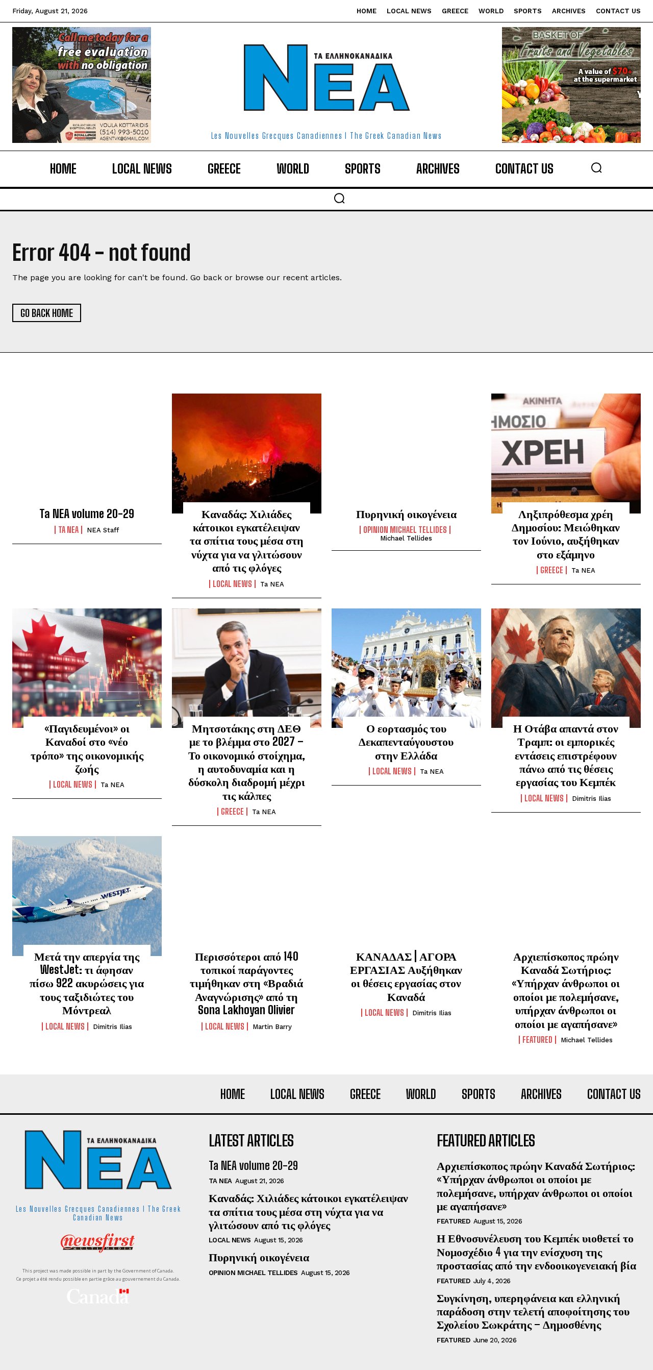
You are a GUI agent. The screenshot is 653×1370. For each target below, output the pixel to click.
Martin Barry (272, 1027)
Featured (537, 1040)
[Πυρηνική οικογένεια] (406, 453)
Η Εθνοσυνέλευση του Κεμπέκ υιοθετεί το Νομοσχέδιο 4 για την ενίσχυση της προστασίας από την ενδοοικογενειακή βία (536, 1251)
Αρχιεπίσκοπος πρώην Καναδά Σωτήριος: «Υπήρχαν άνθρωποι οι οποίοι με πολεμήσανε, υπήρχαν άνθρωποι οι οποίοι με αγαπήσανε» (566, 990)
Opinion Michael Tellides (405, 530)
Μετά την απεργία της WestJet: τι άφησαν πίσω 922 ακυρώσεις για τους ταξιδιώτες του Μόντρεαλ (87, 983)
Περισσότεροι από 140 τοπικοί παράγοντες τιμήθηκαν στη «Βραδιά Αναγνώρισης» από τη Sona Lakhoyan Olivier (246, 983)
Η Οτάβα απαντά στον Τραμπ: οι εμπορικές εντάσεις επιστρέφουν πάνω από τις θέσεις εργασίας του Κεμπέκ (565, 755)
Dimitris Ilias (591, 798)
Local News (232, 584)
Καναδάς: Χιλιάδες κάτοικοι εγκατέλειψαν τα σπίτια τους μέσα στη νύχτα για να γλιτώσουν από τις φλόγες (247, 541)
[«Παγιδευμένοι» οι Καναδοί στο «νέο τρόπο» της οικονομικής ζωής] (87, 668)
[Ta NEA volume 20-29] (87, 453)
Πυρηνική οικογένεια (406, 514)
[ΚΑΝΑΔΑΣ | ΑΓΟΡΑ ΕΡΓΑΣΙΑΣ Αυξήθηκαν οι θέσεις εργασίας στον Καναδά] (406, 896)
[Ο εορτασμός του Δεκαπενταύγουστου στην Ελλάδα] (406, 668)
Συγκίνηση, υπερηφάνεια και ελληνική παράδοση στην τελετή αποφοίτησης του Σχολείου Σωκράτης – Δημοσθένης (533, 1311)
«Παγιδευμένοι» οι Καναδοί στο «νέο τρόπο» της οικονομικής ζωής (87, 748)
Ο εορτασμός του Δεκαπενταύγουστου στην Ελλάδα (406, 741)
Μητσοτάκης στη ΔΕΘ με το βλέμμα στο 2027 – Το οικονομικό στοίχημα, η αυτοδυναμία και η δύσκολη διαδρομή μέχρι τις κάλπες (246, 761)
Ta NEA (68, 530)
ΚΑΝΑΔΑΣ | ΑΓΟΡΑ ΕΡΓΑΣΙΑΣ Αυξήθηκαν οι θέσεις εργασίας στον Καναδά (406, 976)
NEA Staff (103, 530)
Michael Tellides (406, 538)
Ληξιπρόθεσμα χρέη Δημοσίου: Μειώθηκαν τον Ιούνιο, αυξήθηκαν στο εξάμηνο (566, 534)
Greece (551, 570)
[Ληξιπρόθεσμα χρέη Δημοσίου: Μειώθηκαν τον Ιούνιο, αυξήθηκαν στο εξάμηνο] (566, 453)
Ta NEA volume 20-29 (86, 514)
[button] (596, 167)
